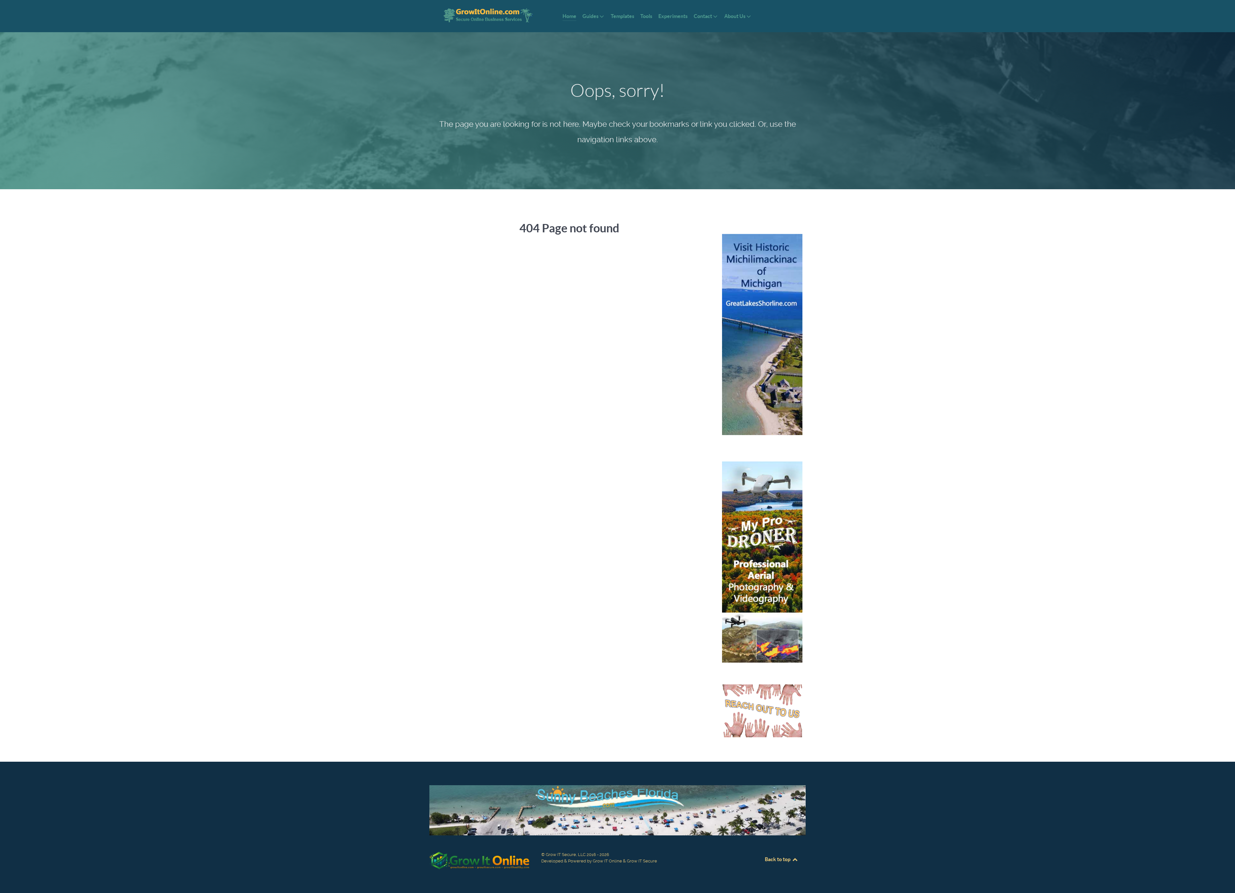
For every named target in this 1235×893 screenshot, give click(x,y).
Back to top (778, 859)
